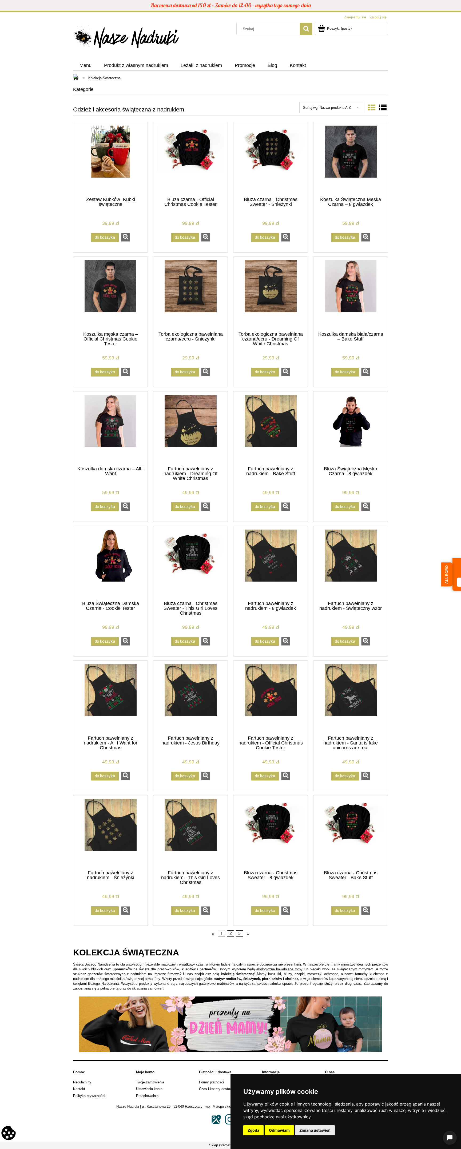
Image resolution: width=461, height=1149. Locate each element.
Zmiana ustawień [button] (315, 1130)
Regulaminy (82, 1082)
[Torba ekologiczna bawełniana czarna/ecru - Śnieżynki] (190, 293)
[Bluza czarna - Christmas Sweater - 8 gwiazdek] (270, 832)
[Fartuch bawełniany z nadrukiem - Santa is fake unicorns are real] (350, 697)
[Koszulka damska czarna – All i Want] (110, 428)
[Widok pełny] (383, 108)
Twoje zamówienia (150, 1082)
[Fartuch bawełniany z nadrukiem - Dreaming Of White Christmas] (190, 428)
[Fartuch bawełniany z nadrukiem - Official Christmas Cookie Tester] (270, 697)
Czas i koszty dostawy (216, 1089)
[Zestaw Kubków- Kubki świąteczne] (110, 159)
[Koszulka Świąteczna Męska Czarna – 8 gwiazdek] (350, 159)
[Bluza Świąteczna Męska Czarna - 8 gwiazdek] (350, 428)
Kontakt (79, 1089)
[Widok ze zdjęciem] (371, 108)
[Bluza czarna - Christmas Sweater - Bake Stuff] (350, 832)
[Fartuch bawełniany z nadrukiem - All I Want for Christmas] (110, 697)
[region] (230, 1024)
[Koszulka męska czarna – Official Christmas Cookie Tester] (110, 293)
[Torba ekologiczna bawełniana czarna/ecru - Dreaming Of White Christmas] (270, 293)
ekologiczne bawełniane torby (279, 969)
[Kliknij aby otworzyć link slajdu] (230, 1024)
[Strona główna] (126, 38)
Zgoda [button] (253, 1130)
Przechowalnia (147, 1096)
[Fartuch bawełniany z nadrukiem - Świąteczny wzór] (350, 563)
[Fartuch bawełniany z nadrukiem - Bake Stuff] (270, 428)
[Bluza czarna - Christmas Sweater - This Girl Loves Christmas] (190, 563)
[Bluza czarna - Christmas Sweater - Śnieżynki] (270, 159)
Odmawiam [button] (279, 1130)
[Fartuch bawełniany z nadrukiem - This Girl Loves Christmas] (190, 832)
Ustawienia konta (149, 1089)
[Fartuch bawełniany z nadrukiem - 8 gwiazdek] (270, 563)
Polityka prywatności (89, 1096)
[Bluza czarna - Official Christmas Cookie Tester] (190, 159)
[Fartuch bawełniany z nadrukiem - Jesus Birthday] (190, 697)
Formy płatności (211, 1082)
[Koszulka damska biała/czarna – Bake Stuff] (350, 293)
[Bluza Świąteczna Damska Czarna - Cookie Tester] (110, 563)
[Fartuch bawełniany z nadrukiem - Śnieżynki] (110, 832)
